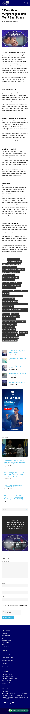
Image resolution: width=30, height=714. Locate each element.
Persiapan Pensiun (6, 640)
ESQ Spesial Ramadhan (12, 21)
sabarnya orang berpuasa (8, 327)
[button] (27, 3)
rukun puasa (14, 324)
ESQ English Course (7, 680)
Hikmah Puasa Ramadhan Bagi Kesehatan (11, 282)
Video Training (5, 646)
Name (3, 583)
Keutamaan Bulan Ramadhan (8, 288)
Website (4, 596)
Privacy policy (5, 666)
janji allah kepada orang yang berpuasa (11, 285)
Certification (5, 637)
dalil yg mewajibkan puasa (8, 274)
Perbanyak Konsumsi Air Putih (9, 319)
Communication (6, 635)
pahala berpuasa (6, 313)
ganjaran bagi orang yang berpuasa (10, 277)
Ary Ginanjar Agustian (7, 654)
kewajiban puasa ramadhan (8, 290)
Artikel (3, 21)
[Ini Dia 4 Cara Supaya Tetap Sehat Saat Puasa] (15, 542)
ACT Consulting (6, 682)
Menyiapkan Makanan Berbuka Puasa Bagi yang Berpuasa (13, 310)
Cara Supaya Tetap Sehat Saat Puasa (10, 272)
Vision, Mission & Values (8, 657)
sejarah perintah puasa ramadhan (10, 332)
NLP (3, 644)
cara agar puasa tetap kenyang (9, 266)
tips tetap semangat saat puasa (9, 340)
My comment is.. (6, 561)
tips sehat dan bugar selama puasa (10, 337)
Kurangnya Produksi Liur (21, 290)
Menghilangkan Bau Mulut (8, 306)
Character (4, 633)
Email (3, 590)
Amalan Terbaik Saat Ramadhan (14, 261)
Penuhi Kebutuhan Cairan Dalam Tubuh (11, 316)
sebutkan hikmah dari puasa (8, 329)
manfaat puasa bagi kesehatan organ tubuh (12, 296)
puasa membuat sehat (20, 321)
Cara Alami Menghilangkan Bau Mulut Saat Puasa (13, 269)
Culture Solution (6, 642)
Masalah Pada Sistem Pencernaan (10, 301)
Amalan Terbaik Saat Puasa (13, 258)
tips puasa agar (20, 334)
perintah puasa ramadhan (8, 321)
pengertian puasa (15, 313)
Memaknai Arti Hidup (6, 304)
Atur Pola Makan (6, 264)
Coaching (4, 638)
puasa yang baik (6, 324)
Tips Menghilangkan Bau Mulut (9, 334)
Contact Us (4, 663)
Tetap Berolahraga (23, 332)
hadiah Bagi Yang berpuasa (8, 280)
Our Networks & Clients (7, 660)
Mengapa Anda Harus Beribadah (20, 304)
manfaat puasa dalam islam (8, 298)
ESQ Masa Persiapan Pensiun (9, 678)
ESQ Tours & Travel (7, 674)
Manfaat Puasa (5, 293)
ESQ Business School (7, 676)
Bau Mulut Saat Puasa (16, 264)
